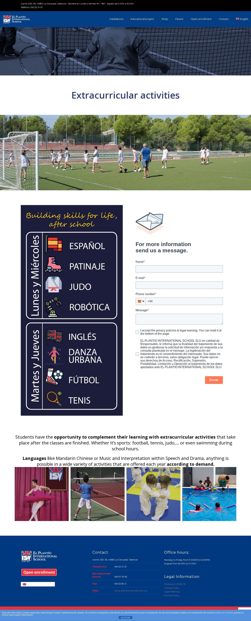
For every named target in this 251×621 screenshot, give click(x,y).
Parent (179, 18)
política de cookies (224, 612)
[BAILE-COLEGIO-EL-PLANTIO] (42, 494)
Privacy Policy (171, 595)
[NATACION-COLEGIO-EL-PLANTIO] (209, 494)
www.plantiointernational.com (131, 590)
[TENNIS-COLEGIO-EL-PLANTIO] (98, 494)
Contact (224, 18)
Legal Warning (172, 591)
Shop (165, 18)
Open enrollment (201, 18)
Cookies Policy (171, 587)
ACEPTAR (125, 618)
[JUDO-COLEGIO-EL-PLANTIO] (153, 494)
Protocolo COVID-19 (174, 584)
